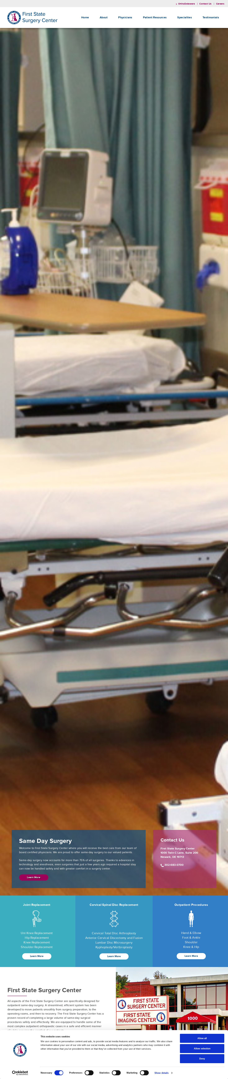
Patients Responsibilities (156, 30)
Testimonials (211, 17)
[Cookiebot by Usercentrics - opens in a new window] (20, 1073)
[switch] (89, 1072)
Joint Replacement (188, 26)
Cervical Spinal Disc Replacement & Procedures (195, 31)
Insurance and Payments (157, 33)
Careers (220, 4)
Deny (202, 1058)
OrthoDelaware (186, 4)
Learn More (33, 877)
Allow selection (202, 1048)
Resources (155, 17)
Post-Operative (152, 44)
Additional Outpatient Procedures (190, 37)
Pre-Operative (152, 40)
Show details (161, 1073)
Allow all (202, 1038)
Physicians (125, 17)
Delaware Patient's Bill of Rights (160, 26)
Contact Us (205, 4)
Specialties (184, 17)
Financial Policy (152, 37)
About (104, 17)
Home (85, 17)
